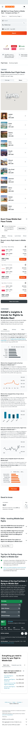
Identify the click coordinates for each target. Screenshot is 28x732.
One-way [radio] (7, 80)
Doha (10, 142)
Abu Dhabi (11, 169)
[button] (2, 6)
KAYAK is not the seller (8, 719)
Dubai (10, 123)
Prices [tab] (5, 329)
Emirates (10, 621)
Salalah (11, 197)
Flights (14, 702)
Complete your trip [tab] (16, 665)
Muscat (11, 160)
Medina (11, 132)
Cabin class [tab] (6, 665)
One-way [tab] (10, 236)
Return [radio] (20, 80)
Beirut (10, 188)
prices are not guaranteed (7, 714)
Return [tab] (3, 236)
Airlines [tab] (14, 329)
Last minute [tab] (18, 236)
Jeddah (11, 114)
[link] (14, 489)
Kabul (10, 206)
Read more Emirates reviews (7, 642)
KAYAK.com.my (8, 702)
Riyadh (10, 151)
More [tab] (23, 329)
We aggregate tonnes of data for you (11, 722)
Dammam (11, 178)
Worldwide (19, 702)
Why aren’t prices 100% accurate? (11, 724)
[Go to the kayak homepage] (9, 7)
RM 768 (3, 11)
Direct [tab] (24, 236)
